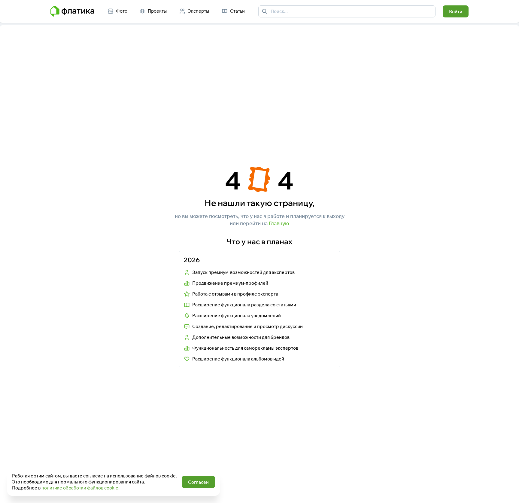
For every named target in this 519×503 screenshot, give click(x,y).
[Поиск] (264, 11)
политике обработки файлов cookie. (80, 488)
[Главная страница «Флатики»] (72, 11)
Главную (279, 223)
